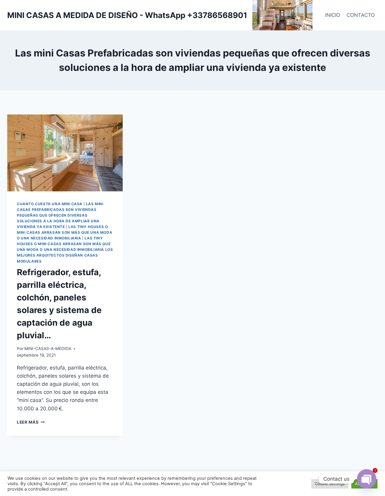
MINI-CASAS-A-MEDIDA (47, 348)
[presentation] (65, 152)
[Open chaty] (366, 478)
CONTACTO (360, 15)
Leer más (31, 422)
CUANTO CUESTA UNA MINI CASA (49, 204)
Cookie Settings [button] (330, 483)
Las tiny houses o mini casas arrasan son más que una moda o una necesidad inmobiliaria (64, 232)
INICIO (332, 15)
